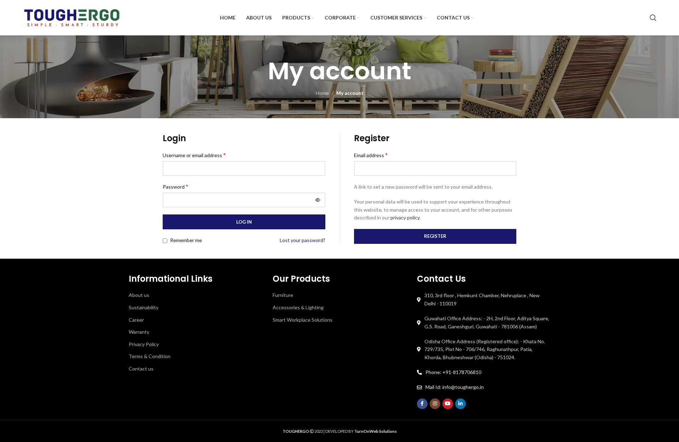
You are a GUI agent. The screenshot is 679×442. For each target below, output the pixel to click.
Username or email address (194, 154)
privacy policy (404, 217)
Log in (244, 222)
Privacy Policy (144, 344)
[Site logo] (71, 17)
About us (139, 295)
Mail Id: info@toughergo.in (454, 387)
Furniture (283, 295)
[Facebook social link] (422, 403)
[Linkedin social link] (460, 403)
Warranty (139, 332)
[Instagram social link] (435, 403)
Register (435, 236)
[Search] (653, 18)
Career (136, 320)
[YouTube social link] (447, 403)
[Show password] (318, 200)
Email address (371, 154)
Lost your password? (302, 240)
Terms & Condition (149, 356)
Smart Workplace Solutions (302, 320)
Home (322, 93)
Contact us (141, 369)
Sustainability (143, 307)
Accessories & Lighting (298, 307)
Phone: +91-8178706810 (453, 372)
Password (175, 186)
